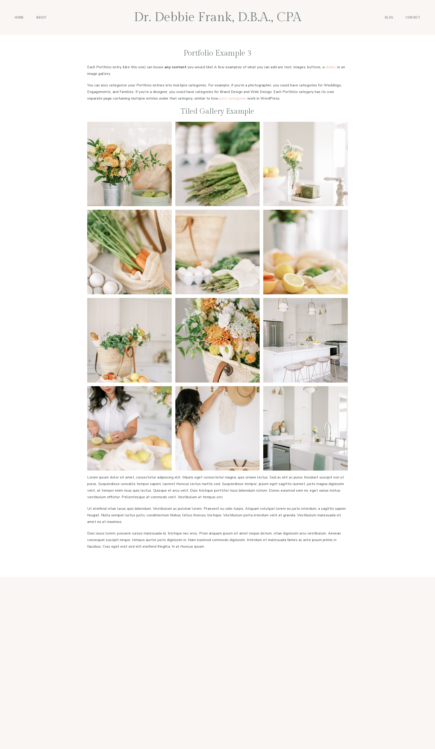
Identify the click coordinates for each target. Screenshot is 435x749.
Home (19, 17)
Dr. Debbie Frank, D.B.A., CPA (217, 17)
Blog (389, 17)
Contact (413, 17)
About (41, 17)
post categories (232, 98)
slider (330, 67)
